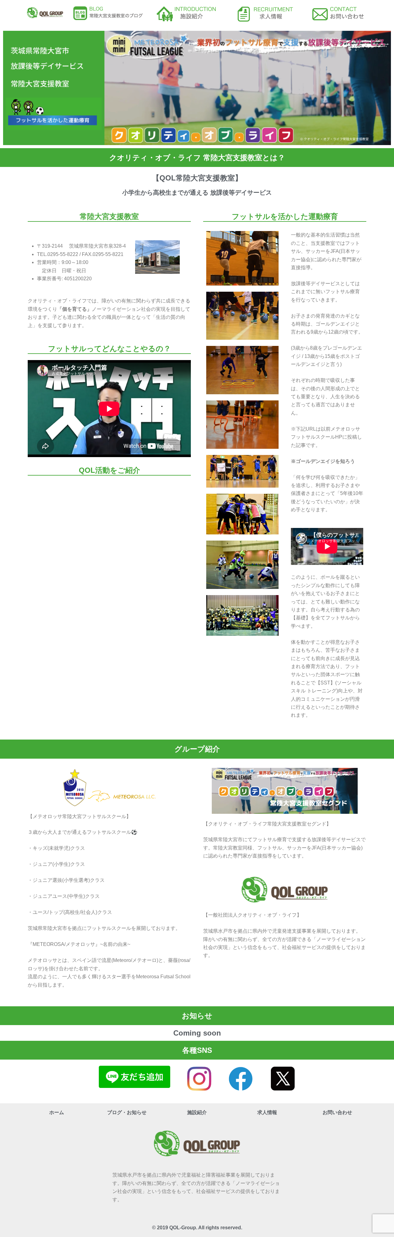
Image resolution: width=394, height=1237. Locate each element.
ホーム (56, 1112)
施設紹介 (197, 1112)
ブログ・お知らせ (127, 1112)
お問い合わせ (337, 1112)
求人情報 (267, 1112)
